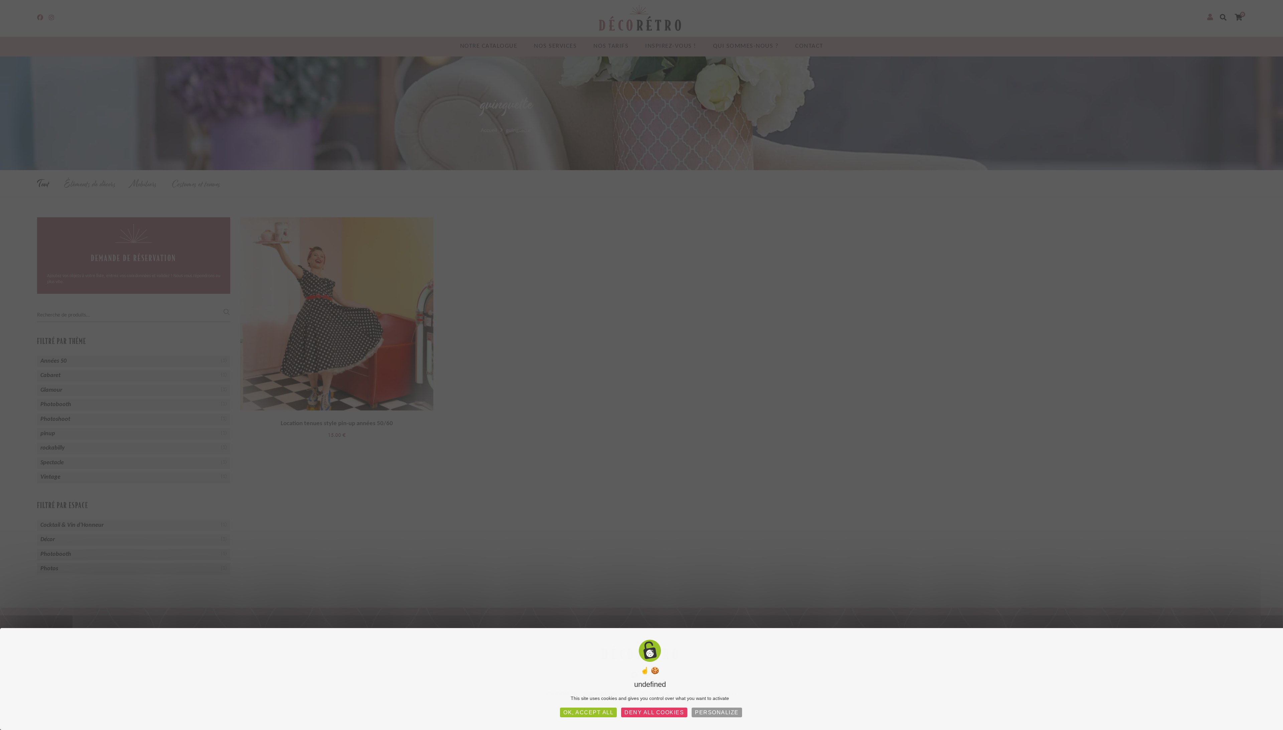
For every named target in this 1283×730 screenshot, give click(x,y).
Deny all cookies (654, 712)
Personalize (717, 712)
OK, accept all (588, 712)
